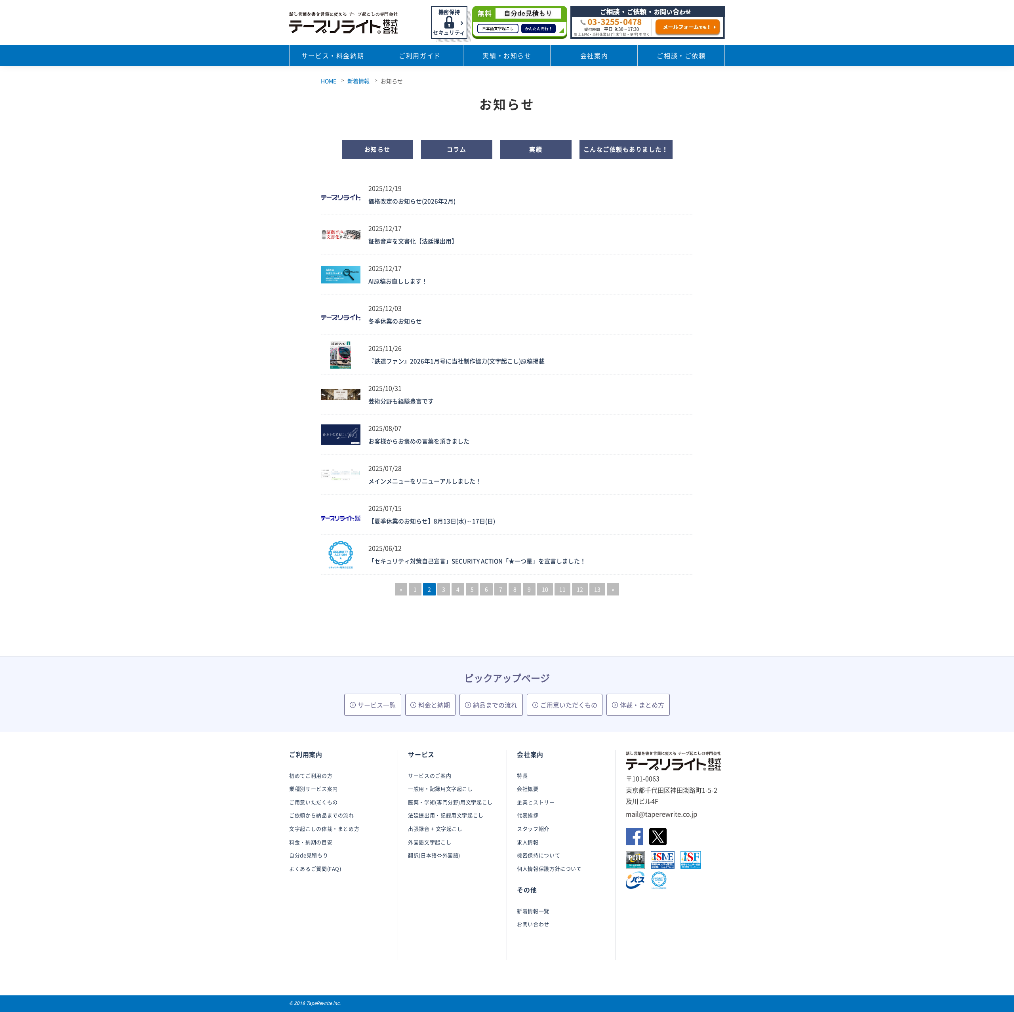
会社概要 (528, 788)
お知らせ (377, 149)
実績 (535, 149)
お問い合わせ (533, 924)
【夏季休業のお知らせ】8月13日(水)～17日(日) (431, 521)
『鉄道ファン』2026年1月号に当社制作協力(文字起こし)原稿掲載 (456, 361)
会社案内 (594, 55)
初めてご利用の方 (310, 775)
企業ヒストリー (536, 802)
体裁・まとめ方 (642, 705)
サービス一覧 (377, 705)
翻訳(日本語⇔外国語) (434, 855)
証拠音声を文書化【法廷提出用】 (412, 241)
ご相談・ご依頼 (681, 55)
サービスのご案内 (429, 775)
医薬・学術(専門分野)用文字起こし (450, 802)
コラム (457, 149)
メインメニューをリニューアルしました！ (424, 481)
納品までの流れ (495, 705)
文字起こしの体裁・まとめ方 (324, 828)
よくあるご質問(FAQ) (315, 868)
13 (597, 589)
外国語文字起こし (429, 842)
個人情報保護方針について (549, 868)
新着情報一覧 (533, 911)
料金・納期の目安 (310, 842)
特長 (522, 775)
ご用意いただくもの (568, 705)
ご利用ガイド (420, 55)
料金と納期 (434, 705)
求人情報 (528, 842)
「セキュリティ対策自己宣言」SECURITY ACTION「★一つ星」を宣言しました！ (477, 561)
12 (580, 589)
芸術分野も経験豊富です (401, 401)
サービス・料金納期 (332, 55)
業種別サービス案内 (313, 788)
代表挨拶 (528, 815)
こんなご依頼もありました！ (626, 149)
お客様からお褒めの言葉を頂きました (418, 441)
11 (562, 589)
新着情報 (358, 81)
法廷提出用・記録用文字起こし (446, 815)
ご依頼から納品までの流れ (321, 815)
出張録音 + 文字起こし (435, 828)
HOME (328, 81)
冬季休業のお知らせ (395, 321)
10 (545, 589)
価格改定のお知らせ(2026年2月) (412, 201)
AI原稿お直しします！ (397, 281)
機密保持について (538, 855)
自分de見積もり (308, 855)
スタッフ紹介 (533, 828)
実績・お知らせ (506, 55)
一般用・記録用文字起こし (440, 788)
